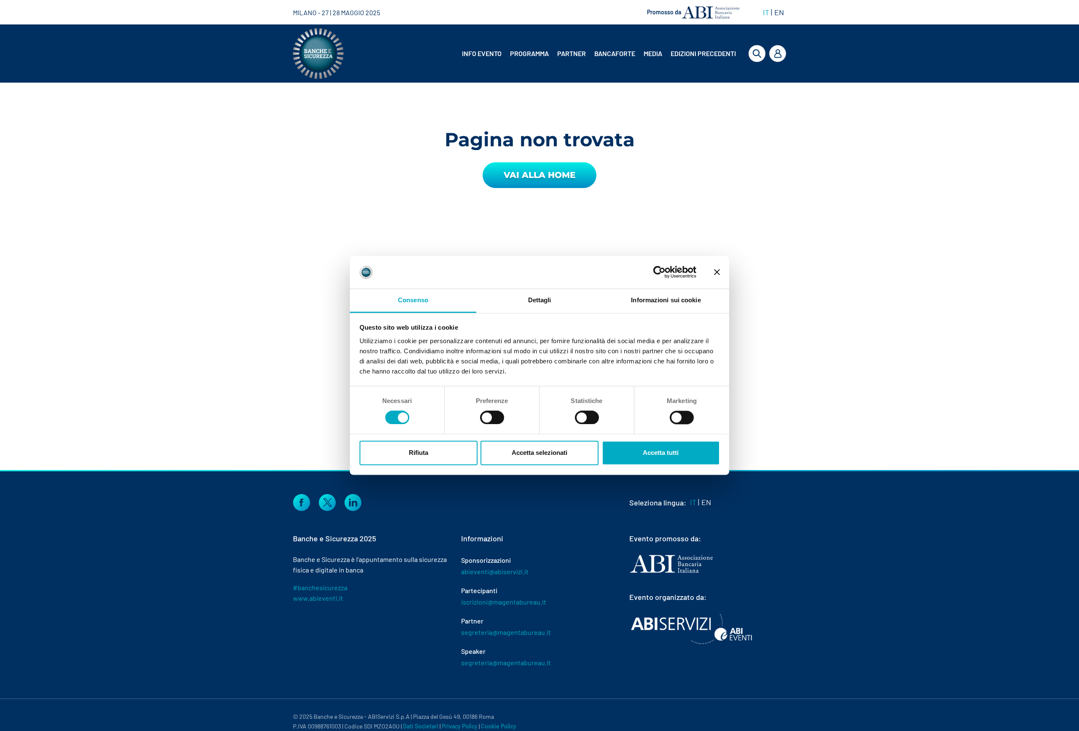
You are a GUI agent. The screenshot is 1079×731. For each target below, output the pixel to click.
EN (779, 12)
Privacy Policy (460, 726)
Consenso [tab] (413, 300)
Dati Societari (420, 726)
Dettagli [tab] (539, 300)
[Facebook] (301, 501)
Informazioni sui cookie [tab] (666, 300)
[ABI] (671, 572)
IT (766, 12)
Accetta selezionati (539, 452)
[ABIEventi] (692, 629)
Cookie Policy (498, 726)
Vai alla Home (539, 175)
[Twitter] (327, 501)
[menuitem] (483, 53)
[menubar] (592, 53)
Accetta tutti (661, 452)
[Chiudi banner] (717, 272)
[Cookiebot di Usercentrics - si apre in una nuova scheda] (659, 272)
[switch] (492, 418)
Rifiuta (418, 452)
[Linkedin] (353, 501)
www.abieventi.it (318, 598)
